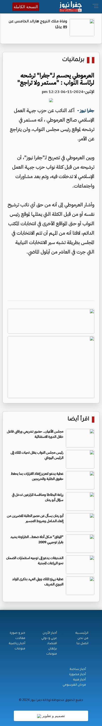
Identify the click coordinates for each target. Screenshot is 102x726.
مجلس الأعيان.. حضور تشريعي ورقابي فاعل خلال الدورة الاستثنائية (35, 434)
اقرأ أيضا (78, 419)
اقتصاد (52, 643)
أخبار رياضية (17, 643)
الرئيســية (82, 633)
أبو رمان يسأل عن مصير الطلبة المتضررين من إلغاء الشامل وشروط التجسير (35, 518)
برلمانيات (73, 60)
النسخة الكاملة (26, 6)
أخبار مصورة (77, 674)
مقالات (20, 638)
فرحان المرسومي (74, 685)
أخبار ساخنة (78, 669)
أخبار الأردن (50, 633)
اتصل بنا (82, 643)
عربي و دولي (49, 638)
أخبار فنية (79, 680)
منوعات (51, 654)
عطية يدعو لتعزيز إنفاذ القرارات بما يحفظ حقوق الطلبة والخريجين (37, 476)
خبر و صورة (17, 633)
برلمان (52, 649)
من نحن (82, 638)
